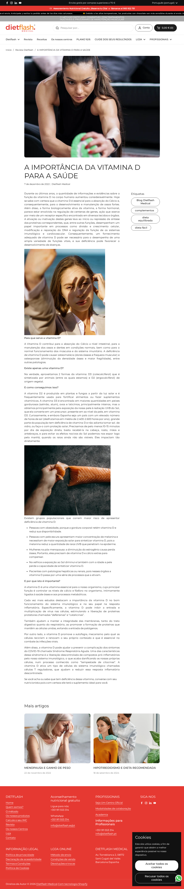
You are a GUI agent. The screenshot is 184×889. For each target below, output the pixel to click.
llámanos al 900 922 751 (123, 8)
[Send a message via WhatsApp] (179, 878)
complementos (144, 210)
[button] (165, 27)
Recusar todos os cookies (157, 877)
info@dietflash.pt (106, 833)
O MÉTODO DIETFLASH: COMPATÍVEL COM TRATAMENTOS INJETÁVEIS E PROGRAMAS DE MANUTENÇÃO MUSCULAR (92, 18)
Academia (101, 814)
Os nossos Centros (17, 829)
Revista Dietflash (24, 50)
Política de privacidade (20, 854)
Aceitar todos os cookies (156, 865)
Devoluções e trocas (63, 863)
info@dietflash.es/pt (63, 825)
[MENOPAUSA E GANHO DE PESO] (57, 738)
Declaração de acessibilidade (23, 859)
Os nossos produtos (18, 815)
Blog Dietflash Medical (145, 202)
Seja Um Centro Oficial (109, 802)
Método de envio (61, 854)
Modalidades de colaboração (113, 808)
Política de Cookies (17, 868)
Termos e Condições (18, 863)
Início (9, 50)
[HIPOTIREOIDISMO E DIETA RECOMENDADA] (126, 738)
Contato (11, 837)
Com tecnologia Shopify (72, 884)
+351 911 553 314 (60, 819)
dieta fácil (141, 227)
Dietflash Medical (46, 884)
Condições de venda (63, 859)
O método (12, 811)
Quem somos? (14, 807)
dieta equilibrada (145, 219)
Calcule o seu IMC (16, 820)
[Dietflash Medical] (20, 28)
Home (9, 802)
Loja (8, 833)
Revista (10, 824)
